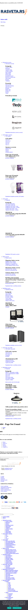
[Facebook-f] (2, 497)
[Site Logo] (14, 15)
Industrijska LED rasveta (8, 569)
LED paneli (5, 198)
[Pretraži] (13, 514)
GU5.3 (6, 538)
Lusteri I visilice (8, 521)
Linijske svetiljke (9, 528)
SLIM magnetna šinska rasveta (12, 553)
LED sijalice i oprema (7, 134)
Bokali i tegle (11, 588)
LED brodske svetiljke (10, 579)
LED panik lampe (9, 575)
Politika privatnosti (17, 608)
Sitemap (4, 445)
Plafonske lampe (9, 558)
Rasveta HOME (6, 580)
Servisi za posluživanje (13, 591)
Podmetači (10, 593)
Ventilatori (7, 527)
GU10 (6, 536)
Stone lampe (8, 531)
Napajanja (7, 566)
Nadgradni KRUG (9, 543)
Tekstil (6, 592)
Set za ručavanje (11, 590)
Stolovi (9, 598)
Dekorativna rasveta (7, 62)
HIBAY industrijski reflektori (11, 570)
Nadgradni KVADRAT (10, 544)
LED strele (7, 574)
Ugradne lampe (8, 561)
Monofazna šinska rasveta (12, 267)
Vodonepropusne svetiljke (11, 572)
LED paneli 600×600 (10, 541)
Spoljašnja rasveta (6, 288)
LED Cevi (7, 576)
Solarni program (8, 563)
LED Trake (7, 565)
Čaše (9, 583)
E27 (6, 534)
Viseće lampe (8, 560)
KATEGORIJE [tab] (6, 516)
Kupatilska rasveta (9, 525)
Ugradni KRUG (8, 546)
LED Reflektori (8, 555)
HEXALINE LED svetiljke (11, 571)
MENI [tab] (4, 517)
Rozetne (7, 530)
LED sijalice (8, 136)
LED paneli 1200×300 (10, 542)
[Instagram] (5, 497)
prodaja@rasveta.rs (8, 468)
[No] (26, 605)
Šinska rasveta (8, 257)
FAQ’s (4, 444)
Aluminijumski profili (10, 568)
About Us (5, 443)
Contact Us (5, 447)
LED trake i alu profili (7, 347)
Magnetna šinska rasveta (12, 260)
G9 (6, 537)
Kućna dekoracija (9, 597)
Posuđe (7, 581)
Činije (9, 586)
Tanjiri (9, 585)
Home (4, 442)
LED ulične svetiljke (9, 577)
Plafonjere (7, 522)
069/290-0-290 (8, 469)
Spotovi (7, 523)
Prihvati (9, 608)
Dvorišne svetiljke (9, 559)
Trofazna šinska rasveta (12, 272)
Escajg (9, 587)
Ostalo (9, 596)
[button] (1, 513)
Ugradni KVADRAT (9, 547)
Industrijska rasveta (7, 367)
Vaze (9, 599)
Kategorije (7, 200)
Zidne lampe (8, 526)
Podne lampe (8, 532)
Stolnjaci (10, 595)
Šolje (9, 582)
